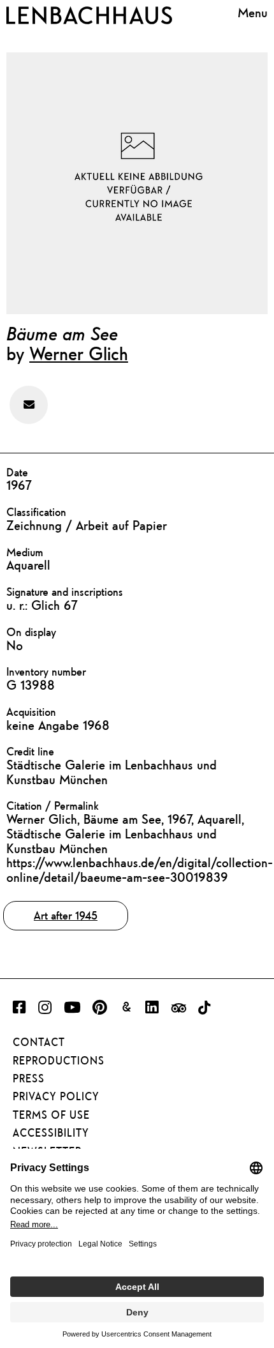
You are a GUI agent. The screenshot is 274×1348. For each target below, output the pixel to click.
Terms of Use (51, 1115)
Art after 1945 (65, 915)
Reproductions (59, 1060)
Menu (253, 12)
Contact (39, 1042)
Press (29, 1078)
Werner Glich (78, 353)
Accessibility (51, 1133)
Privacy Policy (56, 1096)
